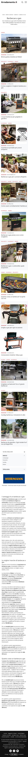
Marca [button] (5, 455)
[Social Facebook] (14, 750)
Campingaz (10, 61)
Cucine (5, 733)
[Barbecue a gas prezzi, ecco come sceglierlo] (14, 221)
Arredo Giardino (5, 737)
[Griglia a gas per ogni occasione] (14, 314)
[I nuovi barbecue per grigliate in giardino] (14, 103)
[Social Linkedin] (10, 750)
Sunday (3, 359)
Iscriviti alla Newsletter (20, 737)
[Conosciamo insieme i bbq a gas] (14, 341)
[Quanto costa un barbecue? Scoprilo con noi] (14, 283)
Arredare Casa (15, 735)
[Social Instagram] (17, 750)
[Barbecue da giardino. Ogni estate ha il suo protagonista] (14, 428)
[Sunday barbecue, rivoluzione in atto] (14, 401)
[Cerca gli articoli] (22, 2)
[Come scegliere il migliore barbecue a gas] (14, 72)
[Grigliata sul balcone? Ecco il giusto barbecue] (14, 370)
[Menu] (26, 2)
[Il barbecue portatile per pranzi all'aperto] (14, 134)
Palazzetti (4, 61)
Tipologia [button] (6, 469)
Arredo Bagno (21, 733)
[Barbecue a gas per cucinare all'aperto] (14, 163)
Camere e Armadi (6, 735)
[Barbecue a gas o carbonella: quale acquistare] (14, 252)
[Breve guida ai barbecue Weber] (14, 43)
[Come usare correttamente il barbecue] (14, 192)
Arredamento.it (9, 2)
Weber (3, 32)
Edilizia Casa (23, 735)
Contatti (12, 737)
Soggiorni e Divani (12, 733)
